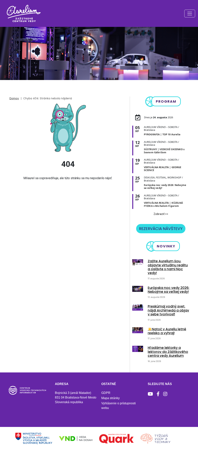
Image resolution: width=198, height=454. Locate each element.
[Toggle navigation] (189, 13)
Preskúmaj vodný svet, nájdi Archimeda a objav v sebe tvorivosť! (168, 310)
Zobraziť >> (161, 214)
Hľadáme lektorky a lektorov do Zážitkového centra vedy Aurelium (168, 351)
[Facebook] (158, 394)
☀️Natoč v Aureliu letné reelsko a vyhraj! (167, 331)
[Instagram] (165, 394)
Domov (14, 98)
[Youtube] (150, 394)
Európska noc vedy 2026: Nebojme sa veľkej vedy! (168, 289)
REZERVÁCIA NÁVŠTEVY (161, 228)
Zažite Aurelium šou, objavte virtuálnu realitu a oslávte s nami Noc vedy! (168, 267)
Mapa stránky (110, 398)
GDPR (105, 392)
